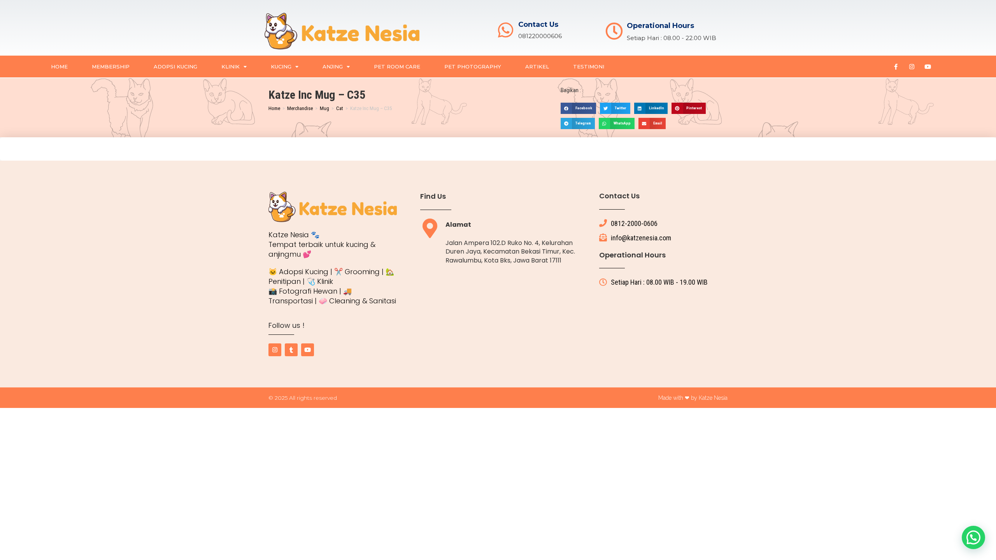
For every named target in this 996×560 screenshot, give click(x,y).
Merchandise (300, 108)
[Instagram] (911, 66)
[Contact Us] (505, 30)
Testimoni (588, 66)
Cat (339, 108)
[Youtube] (927, 66)
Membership (111, 66)
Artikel (537, 66)
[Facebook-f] (895, 66)
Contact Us (538, 24)
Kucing (281, 66)
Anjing (333, 66)
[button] (578, 108)
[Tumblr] (291, 349)
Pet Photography (472, 66)
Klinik (230, 66)
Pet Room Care (397, 66)
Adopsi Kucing (175, 66)
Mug (324, 108)
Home (59, 66)
